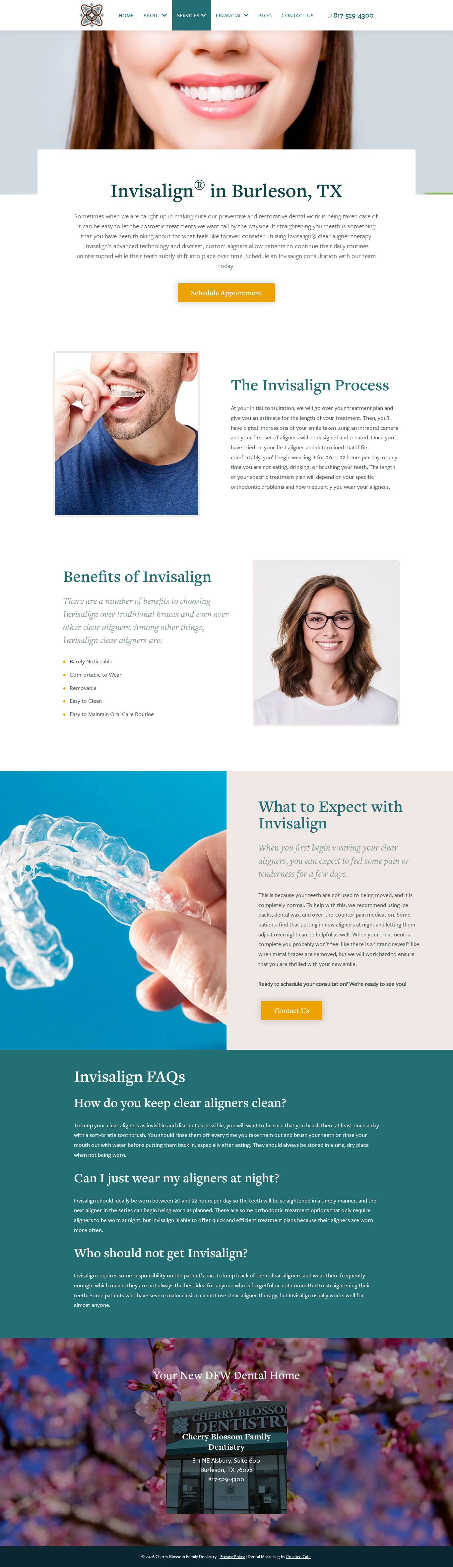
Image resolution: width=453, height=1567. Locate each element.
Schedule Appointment (226, 292)
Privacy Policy (232, 1556)
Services (188, 15)
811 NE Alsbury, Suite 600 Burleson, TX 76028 (226, 1465)
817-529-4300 (354, 15)
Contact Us (297, 15)
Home (126, 15)
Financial (229, 15)
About (152, 15)
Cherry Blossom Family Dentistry (226, 1442)
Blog (265, 15)
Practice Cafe (298, 1556)
